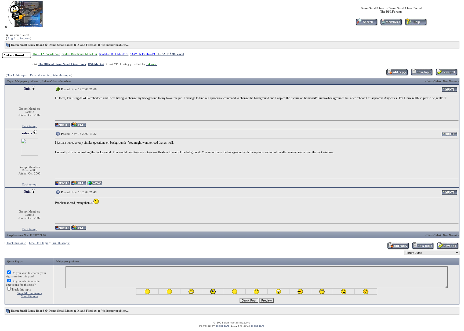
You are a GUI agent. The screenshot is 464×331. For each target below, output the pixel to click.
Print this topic (62, 75)
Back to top (29, 126)
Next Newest (450, 81)
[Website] (95, 184)
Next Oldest (434, 81)
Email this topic (39, 75)
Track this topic (17, 75)
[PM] (78, 126)
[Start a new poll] (446, 74)
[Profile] (62, 126)
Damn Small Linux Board (405, 8)
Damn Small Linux (373, 8)
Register (25, 38)
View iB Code (29, 296)
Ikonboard (223, 326)
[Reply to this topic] (397, 74)
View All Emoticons (29, 293)
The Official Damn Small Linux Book (62, 64)
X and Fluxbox (87, 44)
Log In (12, 38)
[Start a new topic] (422, 74)
